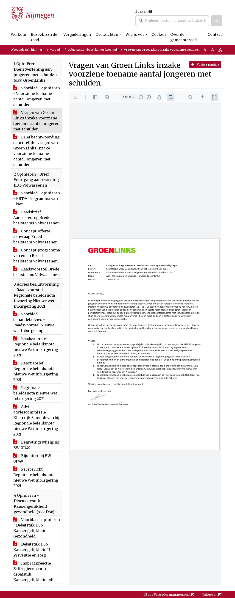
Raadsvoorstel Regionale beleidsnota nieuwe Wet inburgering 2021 (35, 346)
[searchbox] (172, 20)
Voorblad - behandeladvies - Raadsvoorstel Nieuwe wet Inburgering (33, 322)
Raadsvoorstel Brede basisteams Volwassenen (36, 272)
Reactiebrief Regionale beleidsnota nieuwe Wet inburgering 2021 (35, 371)
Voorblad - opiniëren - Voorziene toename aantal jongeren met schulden (36, 96)
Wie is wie (135, 34)
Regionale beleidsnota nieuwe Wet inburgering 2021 (35, 393)
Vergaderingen (77, 34)
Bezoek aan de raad (44, 37)
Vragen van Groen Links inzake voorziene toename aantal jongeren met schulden (36, 120)
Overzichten (106, 34)
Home (44, 49)
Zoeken (141, 11)
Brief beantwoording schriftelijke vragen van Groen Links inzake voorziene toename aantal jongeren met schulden (36, 151)
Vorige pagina (207, 64)
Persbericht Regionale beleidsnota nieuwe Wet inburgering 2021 (35, 477)
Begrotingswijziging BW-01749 (36, 445)
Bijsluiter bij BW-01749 (33, 458)
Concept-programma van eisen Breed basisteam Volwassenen (36, 255)
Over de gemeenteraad (183, 37)
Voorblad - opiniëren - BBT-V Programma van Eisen (36, 198)
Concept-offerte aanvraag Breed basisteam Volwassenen (35, 236)
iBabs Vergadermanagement (167, 594)
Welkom (18, 34)
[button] (216, 20)
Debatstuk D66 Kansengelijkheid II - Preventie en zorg (33, 549)
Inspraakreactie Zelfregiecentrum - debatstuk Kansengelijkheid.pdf (33, 571)
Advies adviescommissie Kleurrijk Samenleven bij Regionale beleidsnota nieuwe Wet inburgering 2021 (36, 420)
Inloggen (210, 594)
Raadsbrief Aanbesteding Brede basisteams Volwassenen (36, 217)
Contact (215, 34)
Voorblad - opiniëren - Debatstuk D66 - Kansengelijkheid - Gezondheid (36, 527)
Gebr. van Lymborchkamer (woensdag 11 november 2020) (107, 49)
